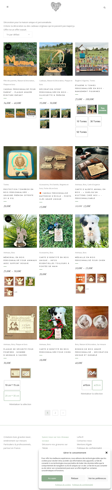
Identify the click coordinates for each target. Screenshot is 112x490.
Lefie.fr (80, 437)
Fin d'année (54, 184)
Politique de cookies (63, 485)
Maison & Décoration (26, 81)
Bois (84, 184)
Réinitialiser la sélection (20, 404)
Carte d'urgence (93, 184)
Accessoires (44, 184)
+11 (87, 289)
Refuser (74, 478)
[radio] (10, 113)
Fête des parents (10, 81)
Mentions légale (84, 444)
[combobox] (18, 35)
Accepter (52, 478)
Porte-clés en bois (51, 188)
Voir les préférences (97, 478)
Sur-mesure (101, 344)
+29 (15, 292)
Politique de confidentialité (82, 485)
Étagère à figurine (82, 81)
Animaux (78, 184)
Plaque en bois (9, 84)
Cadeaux (42, 81)
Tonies (92, 81)
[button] (106, 452)
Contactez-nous (84, 440)
